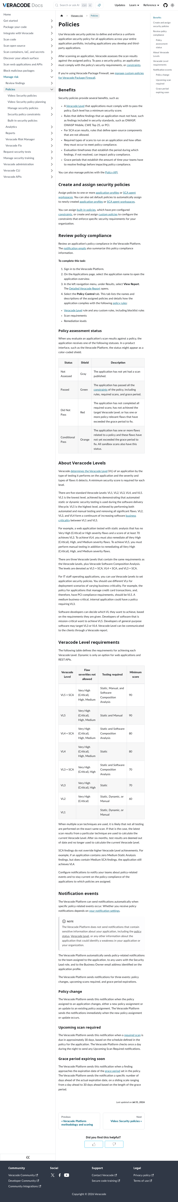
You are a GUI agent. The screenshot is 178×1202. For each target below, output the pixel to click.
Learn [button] (132, 5)
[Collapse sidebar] (28, 1157)
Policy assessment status (162, 44)
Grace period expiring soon (162, 90)
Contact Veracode (103, 1175)
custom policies (108, 214)
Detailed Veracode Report (84, 288)
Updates (120, 5)
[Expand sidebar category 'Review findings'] (52, 83)
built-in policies (86, 210)
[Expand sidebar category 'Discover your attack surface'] (52, 58)
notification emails (75, 248)
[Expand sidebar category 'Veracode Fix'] (52, 145)
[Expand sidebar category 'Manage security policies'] (52, 108)
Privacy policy (142, 1175)
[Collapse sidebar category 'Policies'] (52, 89)
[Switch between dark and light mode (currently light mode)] (172, 5)
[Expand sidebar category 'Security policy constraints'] (52, 114)
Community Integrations (23, 1186)
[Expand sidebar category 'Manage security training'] (52, 158)
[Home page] (61, 16)
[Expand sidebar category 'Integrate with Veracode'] (52, 33)
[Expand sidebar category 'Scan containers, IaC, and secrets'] (52, 52)
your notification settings (104, 911)
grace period (112, 1071)
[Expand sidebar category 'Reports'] (52, 133)
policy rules (120, 303)
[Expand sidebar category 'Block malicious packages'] (52, 71)
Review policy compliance (160, 33)
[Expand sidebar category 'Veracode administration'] (52, 164)
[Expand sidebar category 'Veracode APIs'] (52, 177)
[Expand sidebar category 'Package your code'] (52, 27)
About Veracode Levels (161, 54)
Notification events (162, 70)
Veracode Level (75, 106)
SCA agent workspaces (121, 201)
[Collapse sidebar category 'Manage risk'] (52, 77)
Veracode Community (21, 1175)
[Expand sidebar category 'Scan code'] (52, 39)
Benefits (157, 18)
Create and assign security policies (162, 24)
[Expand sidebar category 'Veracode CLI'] (52, 170)
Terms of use (141, 1180)
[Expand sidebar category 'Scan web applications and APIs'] (52, 64)
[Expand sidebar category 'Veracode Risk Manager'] (52, 139)
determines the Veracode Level (89, 471)
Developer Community (22, 1180)
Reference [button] (149, 5)
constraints (133, 65)
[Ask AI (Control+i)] (99, 5)
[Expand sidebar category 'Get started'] (52, 21)
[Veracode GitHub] (165, 5)
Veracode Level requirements (160, 63)
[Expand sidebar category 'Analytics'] (52, 127)
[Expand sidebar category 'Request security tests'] (52, 152)
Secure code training (104, 1180)
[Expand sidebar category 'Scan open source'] (52, 46)
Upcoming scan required (163, 82)
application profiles (107, 192)
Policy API (111, 172)
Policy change (162, 75)
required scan (132, 1035)
